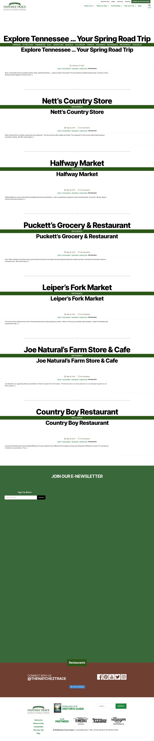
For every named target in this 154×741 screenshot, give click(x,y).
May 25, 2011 (71, 128)
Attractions (27, 44)
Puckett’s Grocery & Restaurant (77, 236)
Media (113, 1)
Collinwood (80, 44)
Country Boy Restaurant (77, 422)
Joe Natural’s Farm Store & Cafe (77, 360)
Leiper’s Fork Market (77, 298)
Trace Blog (137, 44)
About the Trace (105, 1)
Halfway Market (77, 174)
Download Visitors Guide (141, 1)
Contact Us (120, 1)
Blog (139, 6)
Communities (115, 6)
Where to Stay (102, 6)
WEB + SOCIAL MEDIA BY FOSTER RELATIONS (104, 730)
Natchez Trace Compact (66, 730)
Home (59, 68)
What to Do (88, 6)
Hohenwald (100, 44)
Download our (73, 707)
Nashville (69, 44)
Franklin (90, 44)
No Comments (85, 128)
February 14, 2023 (78, 65)
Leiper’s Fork (58, 44)
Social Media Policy (82, 730)
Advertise (127, 1)
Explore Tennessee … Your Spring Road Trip (77, 49)
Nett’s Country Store (77, 111)
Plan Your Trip (129, 6)
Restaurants (112, 44)
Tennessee (16, 44)
